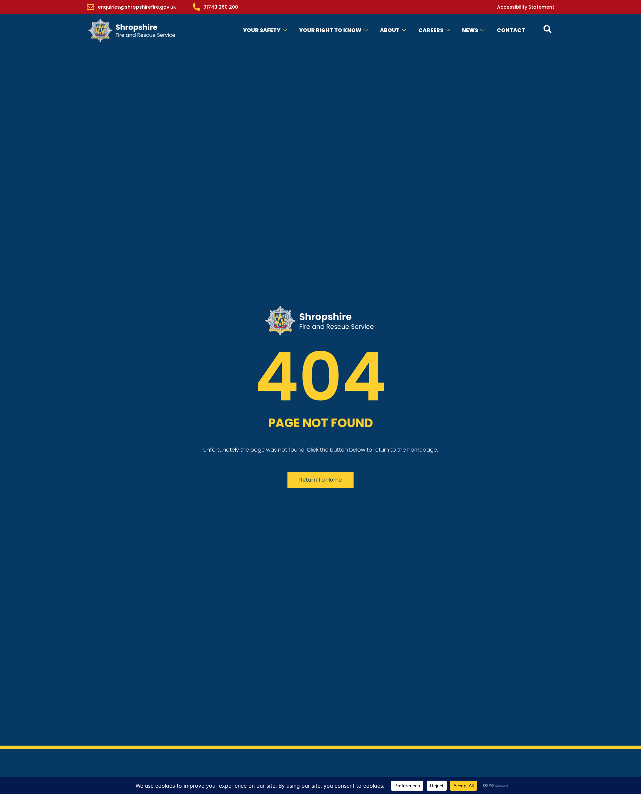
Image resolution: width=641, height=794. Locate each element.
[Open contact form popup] (548, 29)
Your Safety (261, 30)
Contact (511, 30)
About (390, 30)
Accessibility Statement (525, 7)
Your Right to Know (330, 30)
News (470, 30)
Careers (430, 30)
